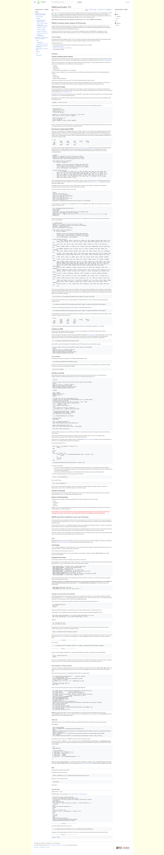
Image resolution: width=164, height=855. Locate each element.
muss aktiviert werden (66, 91)
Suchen (79, 2)
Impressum (48, 847)
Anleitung (58, 95)
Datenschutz (36, 847)
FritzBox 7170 (56, 12)
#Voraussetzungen (91, 334)
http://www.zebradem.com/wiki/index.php (78, 794)
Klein (118, 14)
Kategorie (54, 837)
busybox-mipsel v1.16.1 (94, 181)
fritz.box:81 (61, 636)
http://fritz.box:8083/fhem (86, 763)
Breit (118, 25)
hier (92, 149)
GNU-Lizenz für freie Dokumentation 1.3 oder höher (57, 845)
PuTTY (63, 597)
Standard (118, 16)
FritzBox (58, 837)
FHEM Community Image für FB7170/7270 (61, 47)
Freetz (53, 547)
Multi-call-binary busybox (58, 46)
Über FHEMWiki (42, 847)
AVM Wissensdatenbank (106, 60)
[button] (35, 2)
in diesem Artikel (89, 439)
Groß (118, 18)
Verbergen (46, 9)
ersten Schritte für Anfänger (62, 542)
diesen (84, 19)
